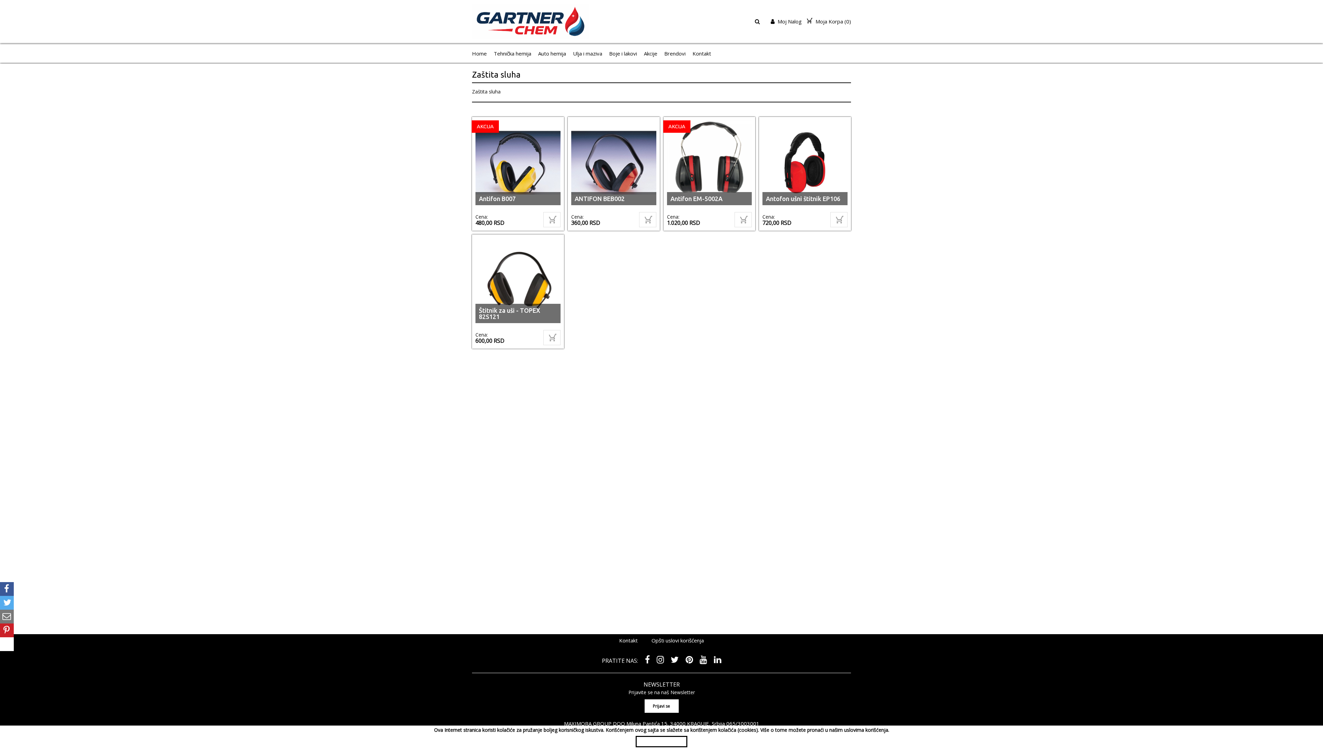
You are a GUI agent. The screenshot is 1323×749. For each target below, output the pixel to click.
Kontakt (702, 53)
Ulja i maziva (587, 53)
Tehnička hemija (512, 53)
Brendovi (675, 53)
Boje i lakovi (623, 53)
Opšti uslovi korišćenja (678, 642)
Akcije (650, 53)
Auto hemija (552, 53)
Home (479, 53)
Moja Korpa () (832, 21)
